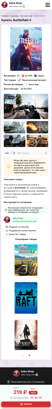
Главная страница (10, 16)
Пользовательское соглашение (27, 382)
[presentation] (23, 355)
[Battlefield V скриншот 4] (37, 141)
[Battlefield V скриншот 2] (37, 127)
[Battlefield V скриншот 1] (14, 127)
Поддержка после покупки (22, 230)
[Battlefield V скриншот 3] (14, 141)
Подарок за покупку (19, 227)
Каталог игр (26, 16)
